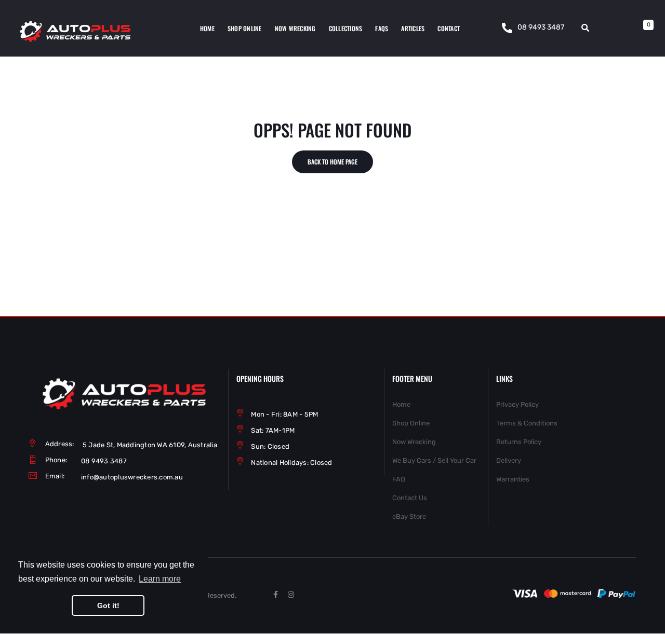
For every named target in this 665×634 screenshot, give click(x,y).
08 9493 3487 (540, 27)
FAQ (398, 479)
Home (401, 404)
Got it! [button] (108, 605)
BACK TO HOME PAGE (332, 161)
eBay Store (409, 516)
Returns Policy (518, 442)
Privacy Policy (517, 404)
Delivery (508, 460)
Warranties (512, 479)
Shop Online (411, 423)
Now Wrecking (414, 442)
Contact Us (409, 498)
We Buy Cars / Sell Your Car (434, 460)
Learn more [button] (160, 578)
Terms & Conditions (526, 423)
